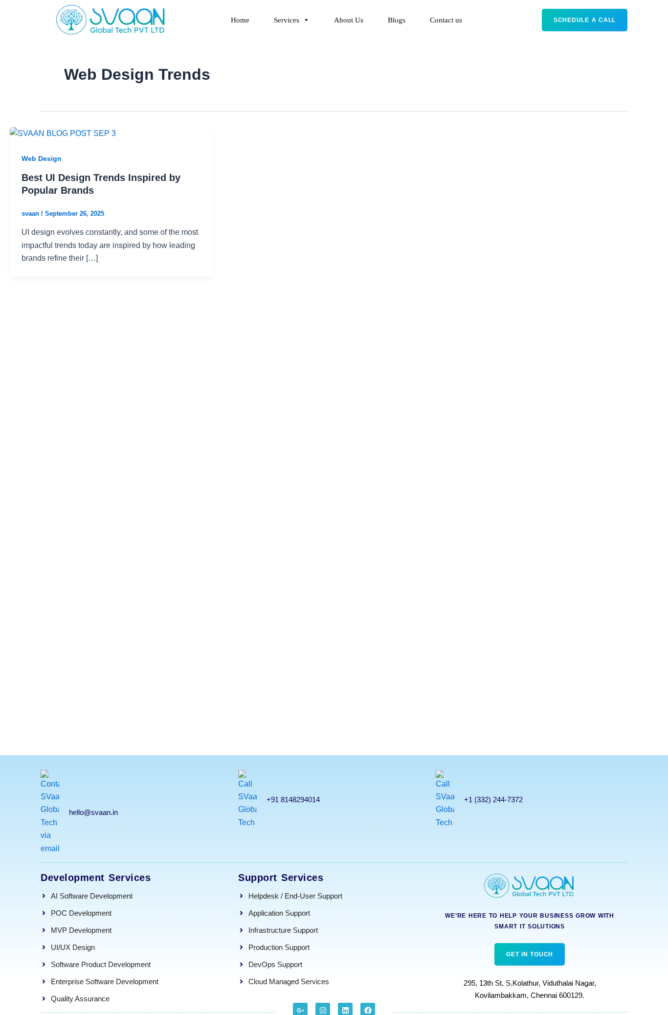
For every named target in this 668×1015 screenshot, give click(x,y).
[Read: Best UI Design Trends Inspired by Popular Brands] (63, 133)
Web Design (42, 158)
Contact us (446, 20)
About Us (348, 20)
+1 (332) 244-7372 (493, 799)
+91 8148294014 (293, 799)
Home (240, 20)
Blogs (396, 20)
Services (286, 20)
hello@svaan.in (93, 812)
